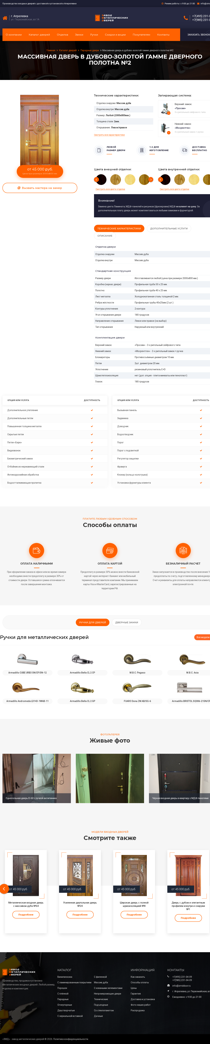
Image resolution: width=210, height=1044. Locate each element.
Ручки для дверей (92, 622)
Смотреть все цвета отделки (110, 189)
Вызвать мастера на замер (41, 188)
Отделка (62, 34)
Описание (104, 235)
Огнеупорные (64, 1005)
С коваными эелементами (108, 988)
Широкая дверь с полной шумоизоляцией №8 (134, 904)
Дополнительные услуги (169, 228)
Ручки (94, 34)
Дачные (98, 1016)
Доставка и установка (143, 999)
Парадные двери (89, 50)
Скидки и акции (115, 34)
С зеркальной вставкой (70, 1016)
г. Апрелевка (19, 16)
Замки (79, 34)
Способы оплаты (140, 982)
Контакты (163, 34)
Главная (51, 50)
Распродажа (138, 1010)
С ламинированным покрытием (74, 982)
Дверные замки (126, 622)
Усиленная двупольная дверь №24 (80, 904)
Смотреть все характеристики (109, 135)
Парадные (63, 999)
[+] (165, 108)
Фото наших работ (141, 1005)
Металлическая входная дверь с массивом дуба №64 (25, 904)
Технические (101, 999)
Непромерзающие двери (107, 993)
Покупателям (141, 34)
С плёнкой (62, 993)
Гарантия (136, 993)
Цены (134, 988)
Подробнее (25, 914)
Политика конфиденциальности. (71, 1039)
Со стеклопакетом (104, 1010)
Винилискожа (64, 977)
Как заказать (138, 977)
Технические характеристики (119, 228)
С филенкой (100, 977)
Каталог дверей (39, 34)
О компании (14, 34)
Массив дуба (101, 982)
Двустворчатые (66, 1010)
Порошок (62, 988)
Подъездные (101, 1005)
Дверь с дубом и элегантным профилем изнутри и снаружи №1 (188, 906)
